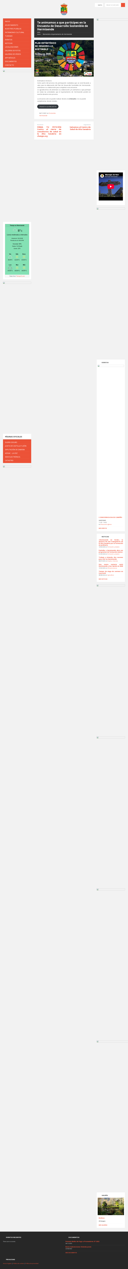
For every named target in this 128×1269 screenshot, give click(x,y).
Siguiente (87, 125)
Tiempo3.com (20, 276)
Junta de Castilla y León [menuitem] (15, 446)
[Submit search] (123, 5)
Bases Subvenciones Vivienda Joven (78, 1247)
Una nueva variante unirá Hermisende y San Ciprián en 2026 (111, 565)
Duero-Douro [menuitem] (11, 442)
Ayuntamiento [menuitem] (11, 25)
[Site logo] (64, 15)
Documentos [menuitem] (11, 61)
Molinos (102, 1218)
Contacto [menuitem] (9, 65)
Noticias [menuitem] (8, 43)
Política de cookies (18, 1263)
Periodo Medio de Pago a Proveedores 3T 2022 (82, 1241)
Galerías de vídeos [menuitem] (13, 54)
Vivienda (115, 561)
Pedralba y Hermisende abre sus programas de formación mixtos (111, 551)
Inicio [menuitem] (7, 21)
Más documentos (71, 1252)
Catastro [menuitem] (9, 460)
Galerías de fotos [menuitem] (12, 50)
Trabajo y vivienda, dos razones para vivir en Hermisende (111, 558)
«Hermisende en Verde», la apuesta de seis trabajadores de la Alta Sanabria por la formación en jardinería (111, 542)
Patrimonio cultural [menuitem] (14, 32)
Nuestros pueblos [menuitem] (13, 29)
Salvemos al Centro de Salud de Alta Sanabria (80, 128)
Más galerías (103, 1225)
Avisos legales (7, 1263)
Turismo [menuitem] (8, 36)
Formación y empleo (114, 547)
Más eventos (103, 528)
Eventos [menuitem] (8, 39)
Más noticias (103, 579)
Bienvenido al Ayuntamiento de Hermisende (57, 34)
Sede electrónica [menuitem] (12, 457)
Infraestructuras (112, 568)
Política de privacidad (32, 1263)
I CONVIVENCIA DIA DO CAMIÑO (110, 517)
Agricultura (111, 575)
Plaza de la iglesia (106, 524)
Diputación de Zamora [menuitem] (15, 449)
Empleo (110, 561)
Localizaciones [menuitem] (11, 47)
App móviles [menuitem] (10, 58)
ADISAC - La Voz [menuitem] (11, 453)
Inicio (39, 34)
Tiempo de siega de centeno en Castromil (111, 572)
